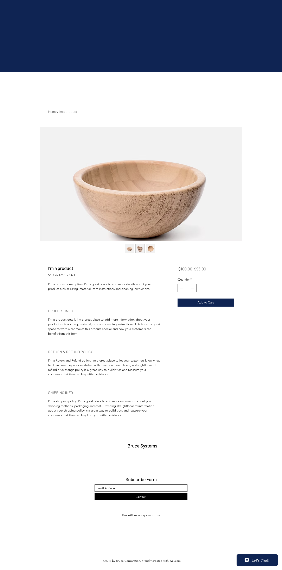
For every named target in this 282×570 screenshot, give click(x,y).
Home (52, 111)
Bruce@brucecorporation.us (141, 515)
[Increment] (193, 288)
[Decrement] (181, 288)
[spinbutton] (187, 288)
